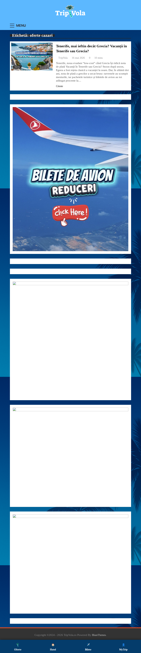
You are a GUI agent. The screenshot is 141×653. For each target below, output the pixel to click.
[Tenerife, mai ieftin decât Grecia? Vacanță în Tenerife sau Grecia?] (32, 56)
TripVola (63, 57)
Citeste (59, 86)
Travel (17, 67)
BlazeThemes (99, 634)
